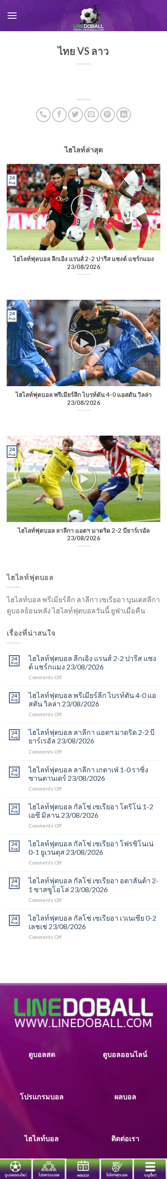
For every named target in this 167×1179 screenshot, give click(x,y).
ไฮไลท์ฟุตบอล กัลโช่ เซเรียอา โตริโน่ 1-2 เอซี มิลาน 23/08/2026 (91, 810)
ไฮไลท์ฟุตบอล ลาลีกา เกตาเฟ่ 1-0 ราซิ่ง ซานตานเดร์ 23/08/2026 (88, 773)
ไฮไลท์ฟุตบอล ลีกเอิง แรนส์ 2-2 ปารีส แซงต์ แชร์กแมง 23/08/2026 (92, 662)
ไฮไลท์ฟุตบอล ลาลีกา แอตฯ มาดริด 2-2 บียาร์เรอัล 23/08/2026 (92, 736)
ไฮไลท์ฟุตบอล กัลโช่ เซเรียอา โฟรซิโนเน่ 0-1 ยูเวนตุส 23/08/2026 (91, 847)
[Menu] (12, 15)
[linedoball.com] (89, 15)
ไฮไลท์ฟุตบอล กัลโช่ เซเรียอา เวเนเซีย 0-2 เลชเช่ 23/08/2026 (92, 922)
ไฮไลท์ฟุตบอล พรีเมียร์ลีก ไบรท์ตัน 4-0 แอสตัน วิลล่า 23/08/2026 (92, 699)
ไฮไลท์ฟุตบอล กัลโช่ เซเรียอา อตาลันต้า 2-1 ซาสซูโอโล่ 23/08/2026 (94, 884)
